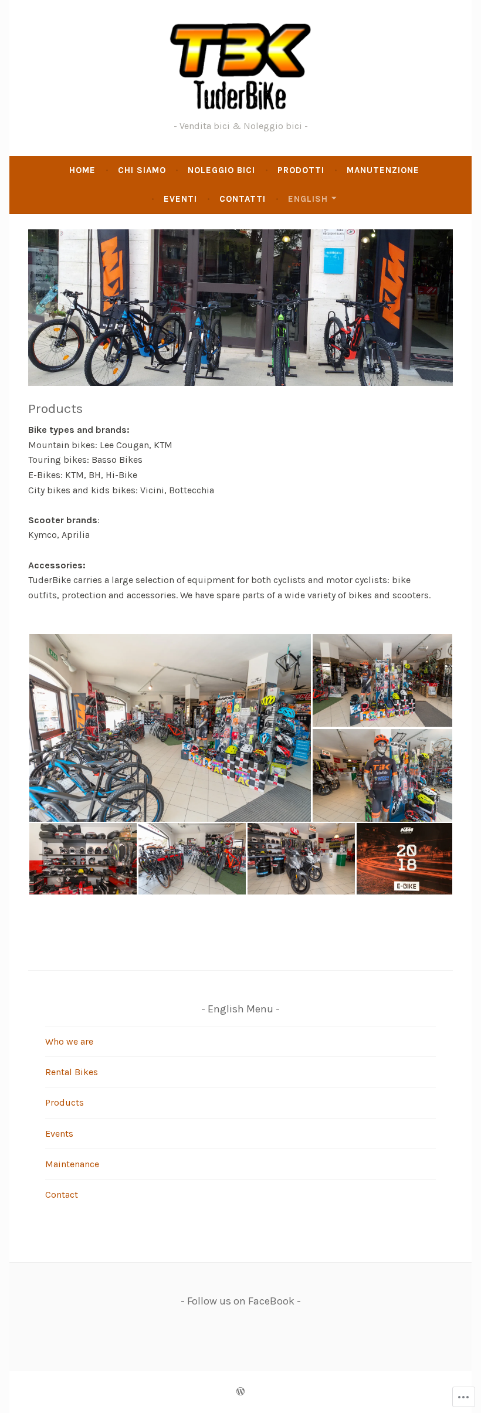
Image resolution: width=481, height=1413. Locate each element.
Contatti (242, 199)
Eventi (180, 199)
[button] (169, 728)
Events (59, 1133)
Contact (61, 1194)
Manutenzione (383, 170)
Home (82, 170)
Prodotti (300, 170)
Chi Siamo (142, 170)
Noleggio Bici (221, 170)
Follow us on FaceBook (240, 1301)
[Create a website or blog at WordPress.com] (240, 1392)
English (308, 199)
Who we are (69, 1041)
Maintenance (72, 1164)
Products (64, 1102)
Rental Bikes (71, 1071)
